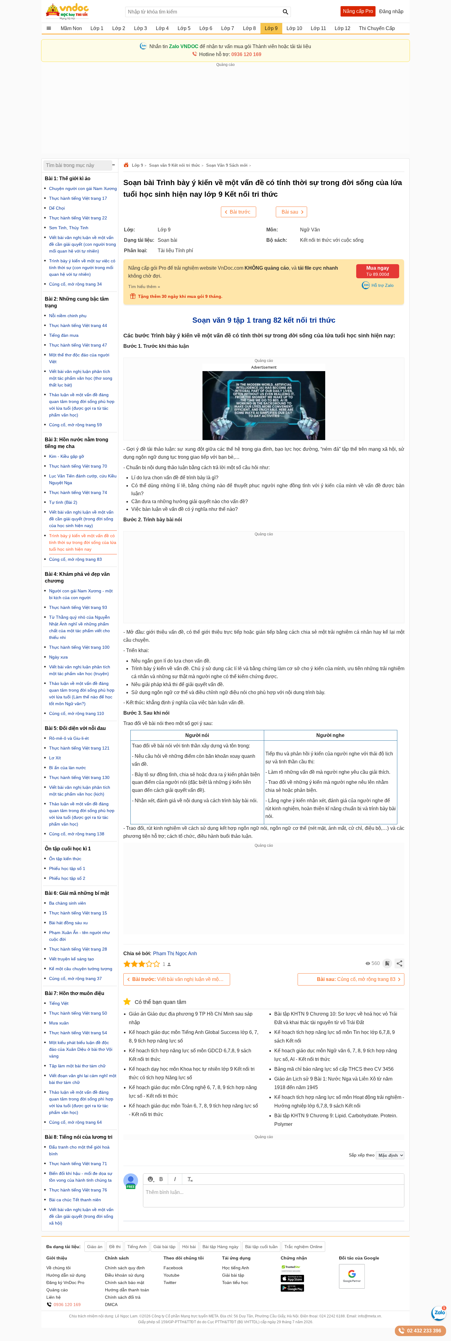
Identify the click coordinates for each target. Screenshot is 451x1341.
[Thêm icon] (150, 1179)
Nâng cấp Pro (358, 11)
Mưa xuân (59, 1022)
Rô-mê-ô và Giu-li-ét (69, 738)
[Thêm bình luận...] (273, 1196)
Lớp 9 (137, 165)
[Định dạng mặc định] (189, 1179)
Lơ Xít (55, 757)
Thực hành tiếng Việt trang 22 (78, 217)
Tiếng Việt (58, 1003)
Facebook (173, 1267)
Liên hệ (53, 1297)
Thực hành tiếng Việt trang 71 (78, 1163)
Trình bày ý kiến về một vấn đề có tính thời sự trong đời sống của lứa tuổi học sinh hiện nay (82, 542)
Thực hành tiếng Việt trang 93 (78, 607)
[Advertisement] (225, 111)
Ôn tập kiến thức (65, 858)
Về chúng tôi (58, 1267)
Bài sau (290, 212)
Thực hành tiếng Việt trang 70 (78, 466)
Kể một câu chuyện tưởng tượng (80, 968)
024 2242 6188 (332, 1316)
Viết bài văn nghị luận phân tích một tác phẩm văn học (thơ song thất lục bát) (80, 378)
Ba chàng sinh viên (67, 903)
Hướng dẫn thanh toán (127, 1289)
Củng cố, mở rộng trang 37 (75, 978)
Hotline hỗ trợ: (230, 54)
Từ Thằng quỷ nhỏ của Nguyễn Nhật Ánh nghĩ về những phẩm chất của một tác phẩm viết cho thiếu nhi (79, 627)
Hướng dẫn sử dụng (66, 1275)
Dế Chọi (57, 208)
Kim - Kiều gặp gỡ (66, 456)
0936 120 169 (67, 1304)
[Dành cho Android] (292, 1290)
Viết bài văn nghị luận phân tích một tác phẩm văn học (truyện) (79, 670)
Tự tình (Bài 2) (63, 502)
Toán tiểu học (235, 1282)
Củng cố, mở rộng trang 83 (356, 979)
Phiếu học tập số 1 (67, 868)
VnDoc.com (127, 165)
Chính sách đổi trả (123, 1297)
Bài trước (240, 212)
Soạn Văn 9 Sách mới (227, 165)
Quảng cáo (57, 1289)
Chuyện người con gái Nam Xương (83, 188)
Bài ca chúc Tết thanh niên (75, 1199)
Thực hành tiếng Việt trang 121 (79, 748)
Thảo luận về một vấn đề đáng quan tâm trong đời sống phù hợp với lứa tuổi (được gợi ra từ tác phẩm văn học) (81, 404)
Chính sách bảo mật (124, 1282)
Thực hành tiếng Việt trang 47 (78, 345)
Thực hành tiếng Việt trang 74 (78, 492)
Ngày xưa (58, 657)
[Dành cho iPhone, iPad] (292, 1280)
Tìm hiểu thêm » (144, 286)
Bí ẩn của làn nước (67, 767)
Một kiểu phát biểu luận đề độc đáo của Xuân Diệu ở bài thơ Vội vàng (80, 1049)
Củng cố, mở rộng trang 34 (75, 284)
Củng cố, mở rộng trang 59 (75, 424)
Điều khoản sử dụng (124, 1275)
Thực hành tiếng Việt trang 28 (78, 949)
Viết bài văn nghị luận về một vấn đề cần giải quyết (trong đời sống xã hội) (81, 1216)
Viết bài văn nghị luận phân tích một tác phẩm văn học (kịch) (79, 790)
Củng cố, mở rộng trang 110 (76, 713)
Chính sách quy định (125, 1267)
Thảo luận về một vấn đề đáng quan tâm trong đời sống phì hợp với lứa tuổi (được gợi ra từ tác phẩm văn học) (81, 1102)
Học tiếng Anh (235, 1267)
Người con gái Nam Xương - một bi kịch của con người (81, 594)
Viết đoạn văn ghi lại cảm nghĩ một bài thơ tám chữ (82, 1079)
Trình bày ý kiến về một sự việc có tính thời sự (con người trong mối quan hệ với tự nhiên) (82, 267)
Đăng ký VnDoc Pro (65, 1282)
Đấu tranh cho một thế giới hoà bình (79, 1150)
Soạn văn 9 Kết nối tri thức (174, 165)
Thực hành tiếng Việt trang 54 (78, 1032)
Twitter (170, 1282)
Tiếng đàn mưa (64, 335)
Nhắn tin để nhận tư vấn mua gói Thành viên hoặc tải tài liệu (230, 46)
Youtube (171, 1275)
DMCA (111, 1304)
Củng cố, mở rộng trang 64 (75, 1122)
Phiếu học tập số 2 (67, 878)
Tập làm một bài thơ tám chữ (77, 1065)
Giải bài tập (233, 1275)
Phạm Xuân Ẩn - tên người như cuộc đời (79, 936)
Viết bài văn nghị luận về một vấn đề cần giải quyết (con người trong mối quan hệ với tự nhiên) (82, 244)
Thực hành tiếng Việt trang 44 (78, 325)
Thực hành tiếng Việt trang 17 (78, 198)
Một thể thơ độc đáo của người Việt (79, 358)
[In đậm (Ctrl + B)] (161, 1179)
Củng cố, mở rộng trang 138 (76, 833)
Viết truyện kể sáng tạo (71, 958)
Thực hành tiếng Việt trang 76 (78, 1189)
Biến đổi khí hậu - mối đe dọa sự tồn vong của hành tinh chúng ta (80, 1177)
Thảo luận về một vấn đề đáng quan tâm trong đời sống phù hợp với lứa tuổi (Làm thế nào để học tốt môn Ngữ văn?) (81, 693)
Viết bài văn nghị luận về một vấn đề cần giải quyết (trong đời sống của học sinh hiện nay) (181, 979)
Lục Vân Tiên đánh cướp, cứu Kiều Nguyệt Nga (83, 479)
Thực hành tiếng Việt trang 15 (78, 912)
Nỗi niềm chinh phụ (68, 315)
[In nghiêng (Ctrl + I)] (175, 1179)
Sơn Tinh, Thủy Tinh (68, 227)
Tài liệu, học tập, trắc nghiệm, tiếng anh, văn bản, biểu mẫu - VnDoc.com (82, 11)
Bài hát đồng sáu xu (68, 922)
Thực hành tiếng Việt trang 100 (79, 647)
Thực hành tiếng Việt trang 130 (79, 777)
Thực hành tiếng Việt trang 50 (78, 1013)
